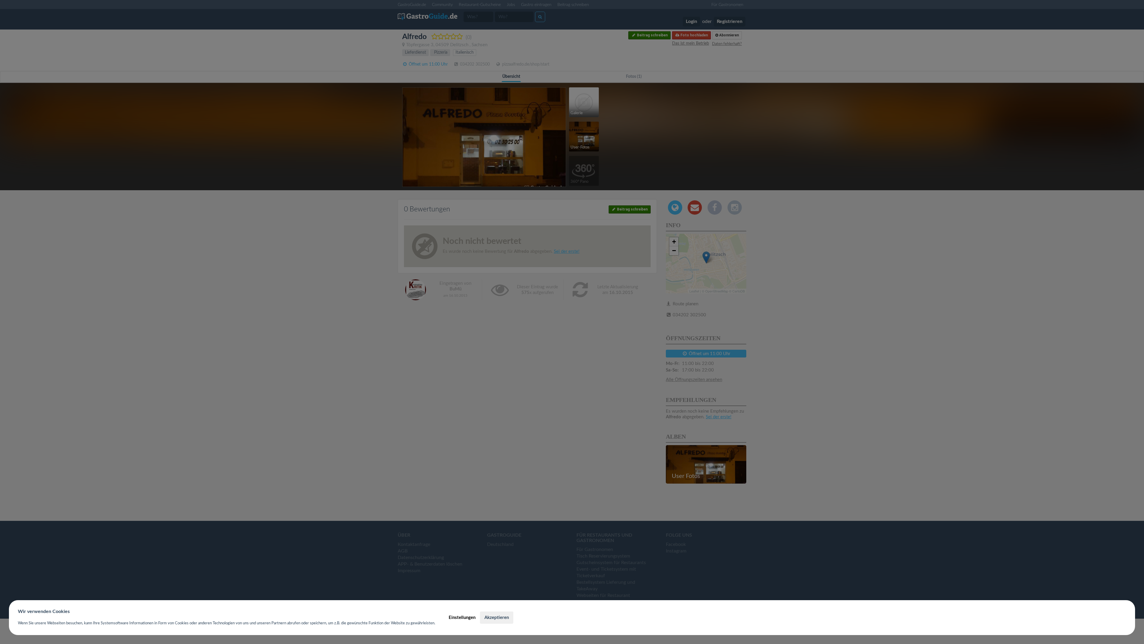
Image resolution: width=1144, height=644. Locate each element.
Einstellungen (462, 617)
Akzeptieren (496, 617)
